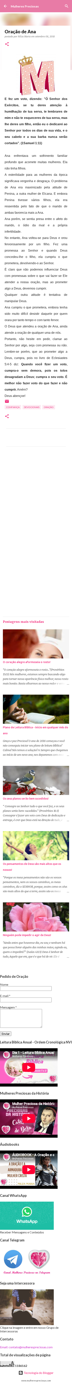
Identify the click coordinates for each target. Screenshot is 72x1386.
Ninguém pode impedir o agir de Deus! (27, 935)
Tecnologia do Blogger (38, 1373)
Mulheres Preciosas (25, 6)
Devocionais (31, 407)
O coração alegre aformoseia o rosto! (26, 662)
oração (49, 407)
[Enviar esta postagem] (7, 402)
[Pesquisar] (66, 6)
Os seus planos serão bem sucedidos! (26, 798)
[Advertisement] (36, 494)
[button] (7, 44)
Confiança (13, 407)
